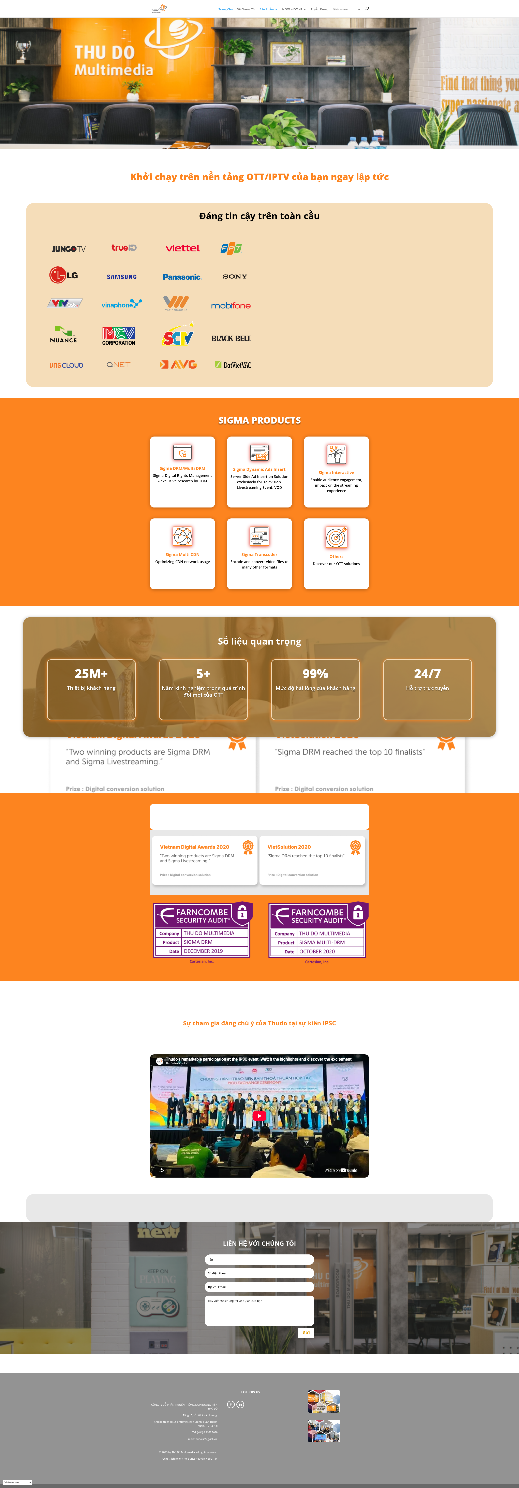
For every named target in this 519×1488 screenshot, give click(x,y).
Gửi (306, 1332)
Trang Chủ (226, 9)
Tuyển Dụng (319, 9)
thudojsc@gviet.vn (206, 1439)
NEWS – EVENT (292, 9)
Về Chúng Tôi (246, 9)
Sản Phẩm (267, 9)
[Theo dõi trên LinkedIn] (240, 1404)
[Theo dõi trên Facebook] (231, 1404)
